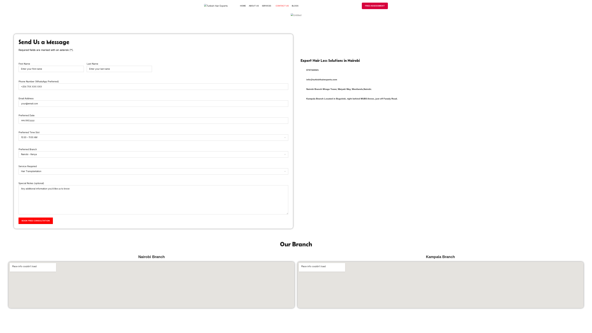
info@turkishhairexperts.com (321, 79)
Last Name (92, 63)
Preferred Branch (27, 149)
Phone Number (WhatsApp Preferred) (38, 81)
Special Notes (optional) (31, 183)
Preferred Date (26, 115)
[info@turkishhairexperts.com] (302, 80)
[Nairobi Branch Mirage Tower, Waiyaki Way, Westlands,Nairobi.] (302, 89)
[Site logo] (216, 5)
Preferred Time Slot (28, 132)
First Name (24, 63)
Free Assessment (375, 5)
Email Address (26, 98)
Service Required (27, 166)
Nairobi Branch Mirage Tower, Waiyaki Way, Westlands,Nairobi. (339, 89)
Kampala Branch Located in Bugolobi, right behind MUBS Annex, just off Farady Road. (352, 98)
